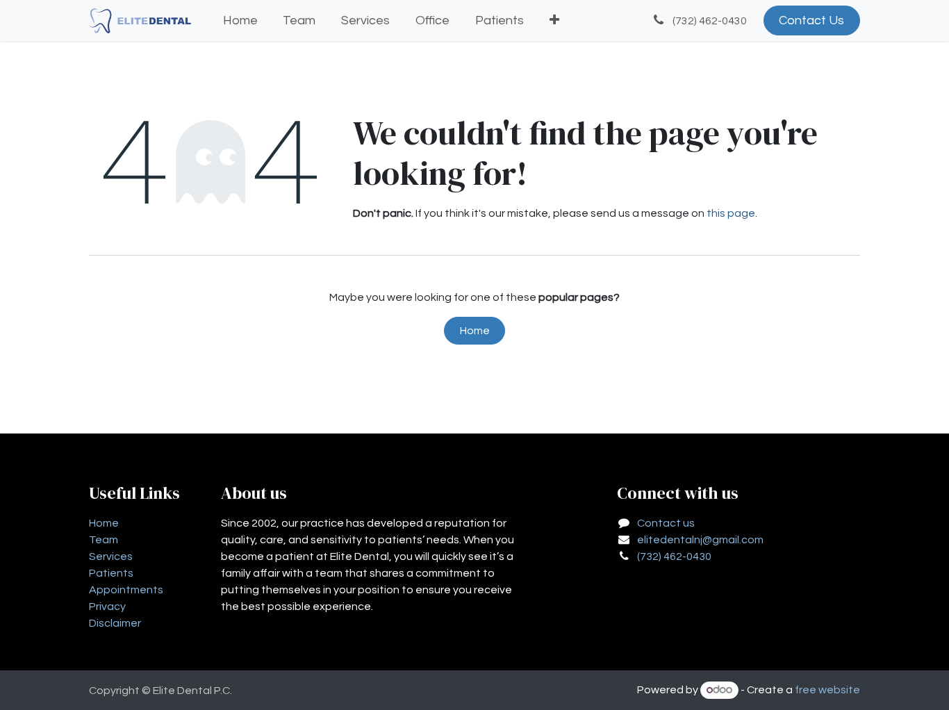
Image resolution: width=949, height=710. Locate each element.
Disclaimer (115, 623)
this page (731, 213)
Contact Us (811, 20)
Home (475, 330)
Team (103, 539)
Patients (111, 573)
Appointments (126, 589)
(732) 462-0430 (674, 556)
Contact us (666, 523)
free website (827, 689)
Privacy (107, 606)
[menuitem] (240, 20)
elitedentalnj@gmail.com (700, 539)
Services (111, 556)
